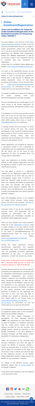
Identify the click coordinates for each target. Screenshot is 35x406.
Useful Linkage (10, 396)
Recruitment (26, 393)
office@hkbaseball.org (9, 122)
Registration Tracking (21, 225)
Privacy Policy (26, 365)
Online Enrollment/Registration (24, 12)
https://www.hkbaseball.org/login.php (20, 66)
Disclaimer (18, 393)
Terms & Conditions (10, 12)
